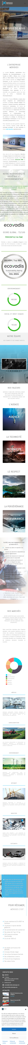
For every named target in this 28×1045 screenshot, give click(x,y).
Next (23, 364)
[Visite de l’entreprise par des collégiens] (6, 995)
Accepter (14, 1029)
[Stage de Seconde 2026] (6, 1003)
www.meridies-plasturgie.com (11, 987)
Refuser (14, 1033)
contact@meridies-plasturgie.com (12, 985)
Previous (4, 364)
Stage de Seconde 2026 (15, 1000)
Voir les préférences (14, 1037)
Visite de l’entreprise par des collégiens (16, 993)
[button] (25, 1009)
